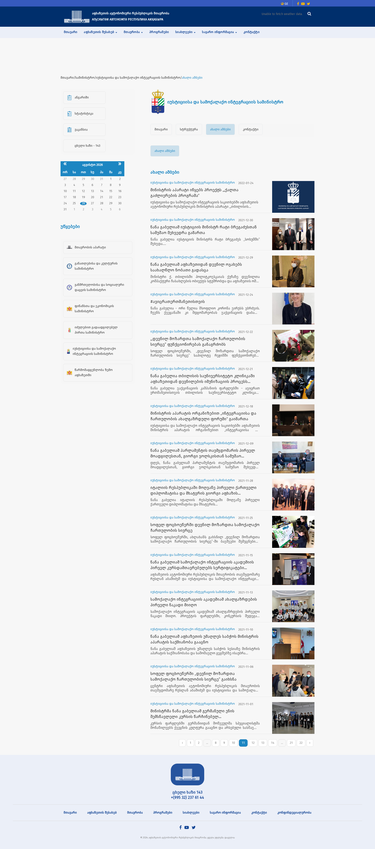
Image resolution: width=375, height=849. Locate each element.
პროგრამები (159, 32)
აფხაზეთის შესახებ (102, 812)
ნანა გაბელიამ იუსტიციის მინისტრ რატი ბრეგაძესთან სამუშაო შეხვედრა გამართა (203, 230)
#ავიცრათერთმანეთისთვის (177, 301)
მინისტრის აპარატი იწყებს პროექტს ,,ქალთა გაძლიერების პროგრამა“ (194, 193)
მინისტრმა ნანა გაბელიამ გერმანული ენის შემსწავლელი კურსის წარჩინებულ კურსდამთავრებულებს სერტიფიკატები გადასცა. (198, 714)
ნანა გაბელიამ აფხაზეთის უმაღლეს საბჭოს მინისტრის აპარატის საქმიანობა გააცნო (204, 639)
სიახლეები (191, 812)
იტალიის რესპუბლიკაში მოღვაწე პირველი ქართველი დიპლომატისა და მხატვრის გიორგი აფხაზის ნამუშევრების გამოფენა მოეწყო (203, 490)
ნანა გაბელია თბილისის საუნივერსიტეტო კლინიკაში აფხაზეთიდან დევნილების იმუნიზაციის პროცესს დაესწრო (202, 379)
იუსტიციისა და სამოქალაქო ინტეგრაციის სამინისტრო (192, 182)
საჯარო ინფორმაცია (225, 812)
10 (233, 743)
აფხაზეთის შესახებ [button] (99, 32)
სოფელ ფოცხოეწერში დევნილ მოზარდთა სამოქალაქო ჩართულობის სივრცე (205, 527)
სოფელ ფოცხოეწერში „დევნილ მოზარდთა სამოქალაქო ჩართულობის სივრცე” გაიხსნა (193, 676)
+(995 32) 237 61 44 (187, 797)
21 (291, 743)
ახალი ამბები (220, 129)
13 (262, 743)
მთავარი (70, 32)
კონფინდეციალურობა (294, 812)
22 (301, 743)
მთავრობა (135, 812)
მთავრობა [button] (132, 32)
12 (253, 743)
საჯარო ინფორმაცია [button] (218, 32)
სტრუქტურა (189, 129)
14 (272, 743)
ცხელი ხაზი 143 (187, 792)
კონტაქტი (251, 32)
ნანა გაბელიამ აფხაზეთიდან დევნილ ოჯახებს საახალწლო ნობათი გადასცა (196, 267)
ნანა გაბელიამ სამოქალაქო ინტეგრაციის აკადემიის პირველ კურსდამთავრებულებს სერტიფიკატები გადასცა (202, 565)
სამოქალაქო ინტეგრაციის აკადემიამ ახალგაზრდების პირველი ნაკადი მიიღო (203, 602)
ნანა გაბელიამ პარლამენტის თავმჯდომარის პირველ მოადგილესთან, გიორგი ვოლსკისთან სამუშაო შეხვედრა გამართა (202, 453)
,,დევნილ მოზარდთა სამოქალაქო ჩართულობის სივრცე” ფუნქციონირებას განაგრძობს (197, 341)
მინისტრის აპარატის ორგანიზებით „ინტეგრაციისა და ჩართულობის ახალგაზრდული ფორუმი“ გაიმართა (203, 416)
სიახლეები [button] (184, 32)
